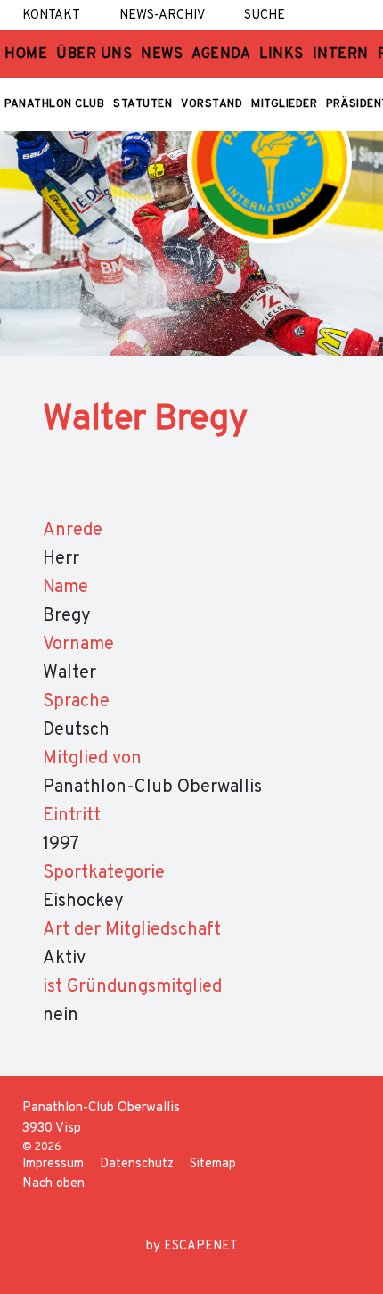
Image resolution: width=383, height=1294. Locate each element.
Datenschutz (137, 1164)
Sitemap (213, 1164)
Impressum (53, 1164)
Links (281, 54)
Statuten (142, 104)
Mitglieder (284, 104)
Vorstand (211, 104)
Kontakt (51, 15)
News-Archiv (162, 15)
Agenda (221, 54)
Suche (264, 15)
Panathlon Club (54, 104)
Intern (341, 54)
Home (25, 54)
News (162, 54)
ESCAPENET (201, 1246)
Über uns (94, 54)
